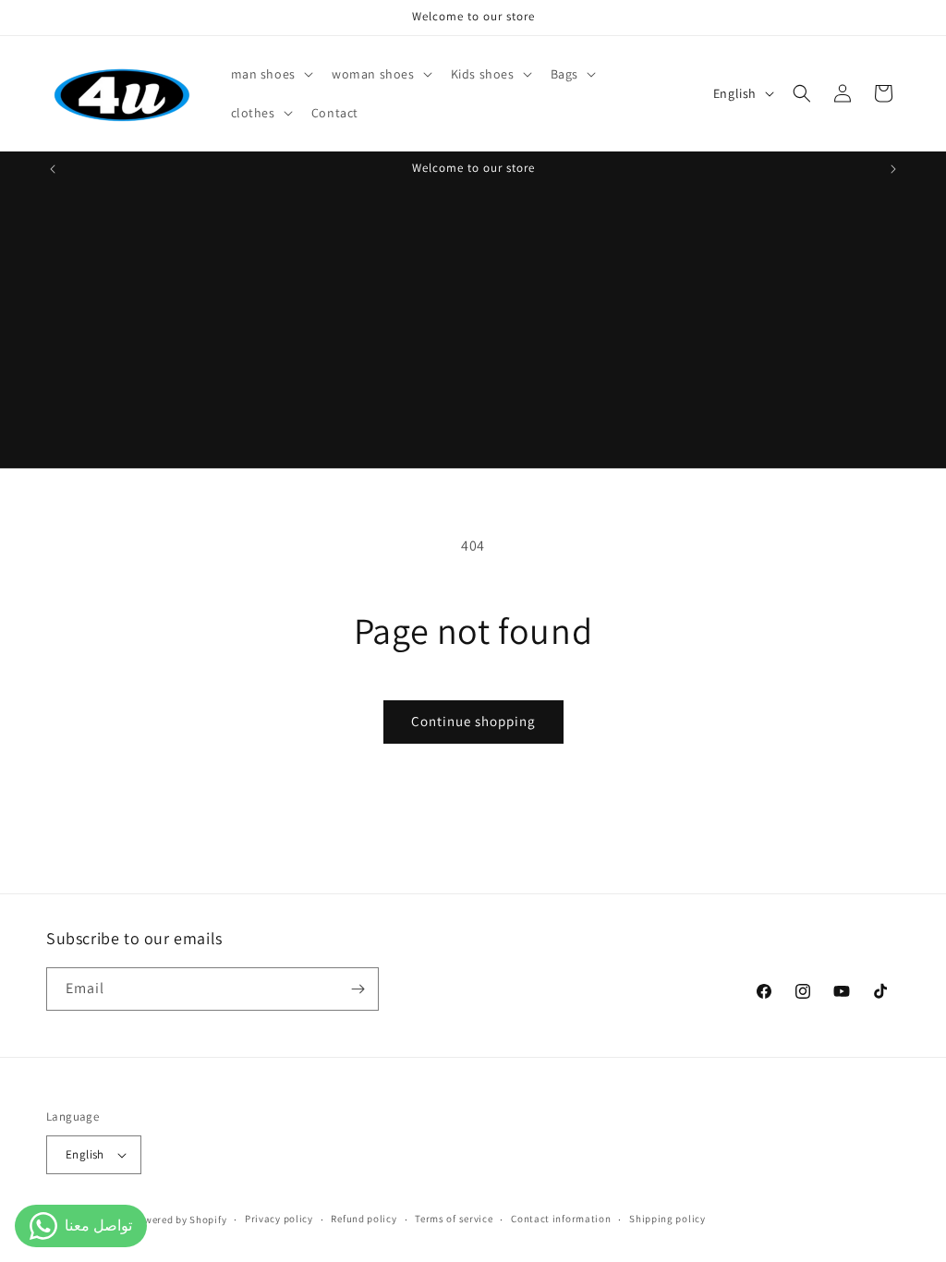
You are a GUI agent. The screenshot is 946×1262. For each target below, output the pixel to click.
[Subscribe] (357, 989)
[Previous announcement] (52, 169)
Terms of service (453, 1218)
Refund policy (363, 1218)
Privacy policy (279, 1218)
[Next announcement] (893, 169)
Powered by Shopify (179, 1219)
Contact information (561, 1218)
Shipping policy (667, 1218)
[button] (270, 74)
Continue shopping (473, 721)
